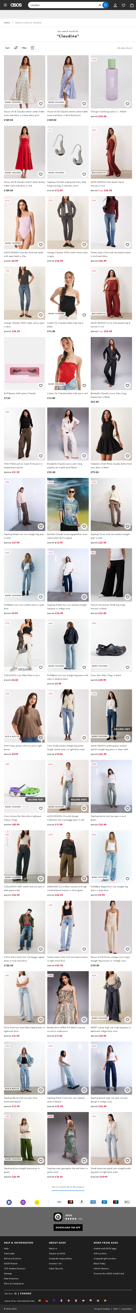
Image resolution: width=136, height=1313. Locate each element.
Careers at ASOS (57, 1253)
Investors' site (55, 1263)
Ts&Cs (115, 1309)
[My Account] (115, 5)
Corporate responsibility (60, 1258)
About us (53, 1248)
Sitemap (8, 1273)
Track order (9, 1253)
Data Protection (11, 1278)
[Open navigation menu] (5, 5)
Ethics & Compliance (14, 1283)
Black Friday (99, 1263)
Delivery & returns (12, 1258)
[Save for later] (41, 103)
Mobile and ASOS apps (105, 1248)
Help (6, 1248)
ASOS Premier (11, 1263)
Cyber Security (56, 1268)
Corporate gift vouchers (105, 1258)
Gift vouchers (100, 1253)
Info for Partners (101, 1268)
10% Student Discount (14, 1268)
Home (7, 22)
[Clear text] (100, 5)
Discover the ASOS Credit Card (109, 1273)
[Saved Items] (123, 5)
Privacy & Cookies (102, 1309)
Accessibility (127, 1309)
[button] (39, 1300)
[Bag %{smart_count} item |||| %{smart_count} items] (132, 5)
